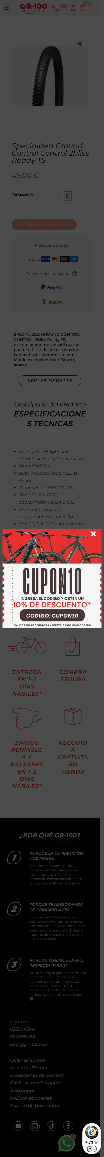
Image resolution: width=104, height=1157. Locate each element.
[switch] (92, 1149)
